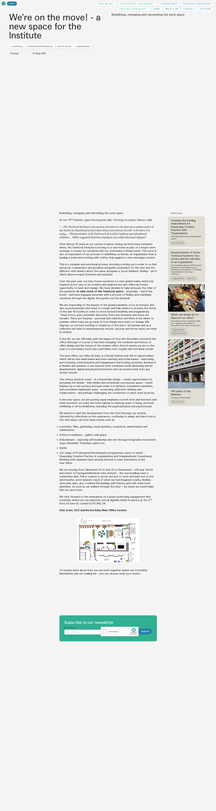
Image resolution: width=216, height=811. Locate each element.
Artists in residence (70, 434)
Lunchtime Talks (68, 426)
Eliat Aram (66, 510)
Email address (70, 627)
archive (67, 332)
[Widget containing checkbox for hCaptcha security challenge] (119, 631)
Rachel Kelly (93, 510)
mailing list (90, 573)
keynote (101, 220)
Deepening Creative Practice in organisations (86, 456)
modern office (110, 345)
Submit (145, 631)
